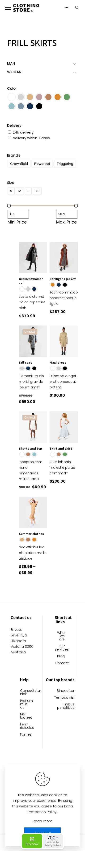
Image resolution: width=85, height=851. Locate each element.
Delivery (14, 125)
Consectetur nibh (25, 692)
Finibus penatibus (65, 706)
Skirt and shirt (61, 448)
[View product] (42, 247)
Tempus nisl (64, 698)
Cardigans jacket (63, 279)
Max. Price (66, 222)
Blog (61, 657)
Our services (60, 648)
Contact (60, 663)
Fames (25, 735)
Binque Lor (65, 691)
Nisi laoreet (25, 716)
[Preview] (42, 261)
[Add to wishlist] (42, 254)
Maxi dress (58, 362)
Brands (13, 155)
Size (10, 182)
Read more (42, 820)
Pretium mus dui (25, 704)
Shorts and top (30, 448)
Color (12, 88)
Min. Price (17, 222)
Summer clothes (31, 534)
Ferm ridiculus (25, 726)
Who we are (61, 636)
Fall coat (25, 362)
